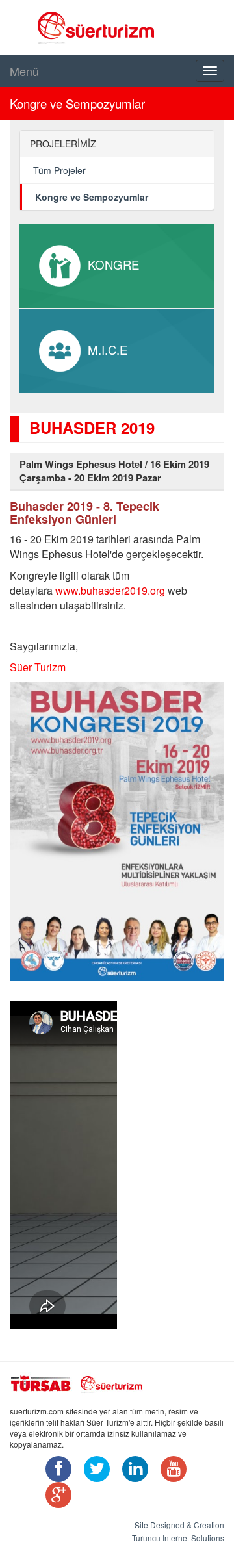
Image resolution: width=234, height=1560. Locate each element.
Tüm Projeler (59, 170)
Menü (24, 70)
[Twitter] (93, 1470)
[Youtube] (170, 1470)
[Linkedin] (132, 1470)
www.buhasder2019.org (110, 590)
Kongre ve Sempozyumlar (91, 196)
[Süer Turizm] (117, 1381)
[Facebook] (55, 1470)
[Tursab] (41, 1381)
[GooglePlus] (55, 1496)
